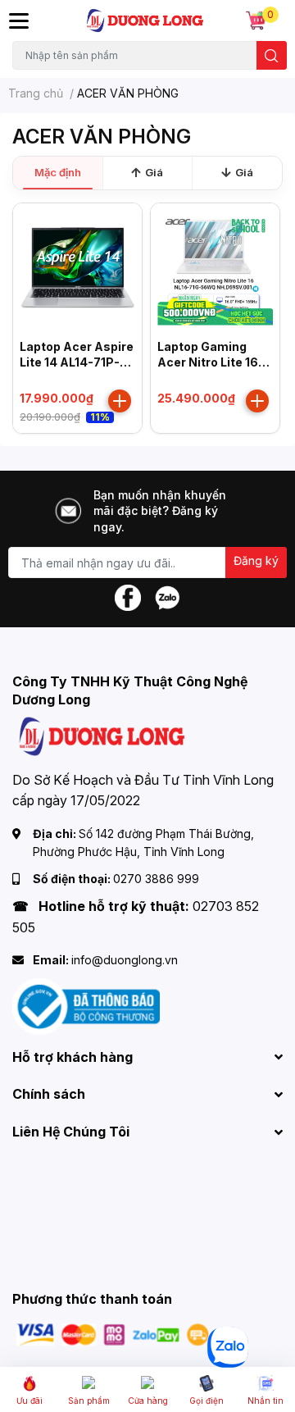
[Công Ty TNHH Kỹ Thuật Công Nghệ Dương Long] (145, 20)
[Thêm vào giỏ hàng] (119, 400)
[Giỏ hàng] (256, 20)
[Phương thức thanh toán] (113, 1334)
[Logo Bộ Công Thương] (86, 1005)
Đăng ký (256, 560)
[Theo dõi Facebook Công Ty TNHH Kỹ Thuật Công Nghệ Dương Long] (128, 597)
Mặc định (57, 172)
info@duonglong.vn (124, 960)
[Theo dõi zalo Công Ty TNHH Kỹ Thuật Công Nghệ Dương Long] (167, 597)
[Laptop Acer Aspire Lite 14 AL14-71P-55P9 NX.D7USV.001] (77, 268)
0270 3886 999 (156, 879)
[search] (271, 55)
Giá (154, 172)
